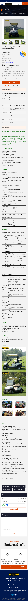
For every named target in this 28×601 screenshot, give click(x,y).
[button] (25, 42)
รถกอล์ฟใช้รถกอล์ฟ (7, 489)
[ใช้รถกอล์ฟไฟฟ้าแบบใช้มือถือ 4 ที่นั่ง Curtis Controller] (7, 554)
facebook (15, 595)
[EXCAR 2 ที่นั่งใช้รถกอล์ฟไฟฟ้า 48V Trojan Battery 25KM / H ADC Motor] (20, 554)
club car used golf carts (19, 489)
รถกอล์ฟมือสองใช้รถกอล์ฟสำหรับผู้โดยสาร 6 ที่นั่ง (13, 486)
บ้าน (2, 13)
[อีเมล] (7, 505)
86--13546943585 (22, 1)
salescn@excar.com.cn (8, 1)
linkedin (12, 595)
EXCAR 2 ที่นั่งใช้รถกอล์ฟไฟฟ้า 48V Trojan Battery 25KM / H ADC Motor (20, 562)
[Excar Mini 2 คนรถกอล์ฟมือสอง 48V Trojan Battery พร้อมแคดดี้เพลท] (14, 29)
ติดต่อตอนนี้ (14, 509)
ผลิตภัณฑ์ (6, 13)
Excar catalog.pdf (9, 62)
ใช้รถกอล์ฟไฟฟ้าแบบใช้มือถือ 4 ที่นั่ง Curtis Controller (7, 562)
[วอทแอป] (3, 505)
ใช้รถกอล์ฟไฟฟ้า (13, 13)
